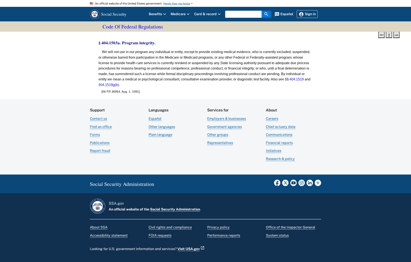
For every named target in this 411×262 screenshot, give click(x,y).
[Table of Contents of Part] (389, 34)
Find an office (101, 127)
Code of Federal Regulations (133, 26)
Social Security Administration (175, 209)
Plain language (160, 135)
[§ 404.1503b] (396, 34)
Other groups (217, 135)
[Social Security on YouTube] (293, 184)
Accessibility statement (109, 235)
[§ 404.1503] (381, 34)
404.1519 (296, 79)
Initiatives (273, 151)
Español (155, 119)
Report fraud (100, 151)
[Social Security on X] (285, 184)
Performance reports (223, 235)
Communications (279, 135)
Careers (272, 119)
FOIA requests (160, 235)
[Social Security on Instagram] (301, 184)
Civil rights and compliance (170, 227)
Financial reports (279, 143)
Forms (95, 135)
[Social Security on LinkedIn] (310, 184)
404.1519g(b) (108, 85)
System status (277, 235)
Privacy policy (218, 227)
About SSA (98, 227)
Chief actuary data (280, 127)
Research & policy (280, 159)
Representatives (220, 143)
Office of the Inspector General (290, 227)
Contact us (98, 119)
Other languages (162, 127)
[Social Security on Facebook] (277, 184)
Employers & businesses (226, 119)
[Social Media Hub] (318, 184)
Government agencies (224, 127)
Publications (100, 143)
